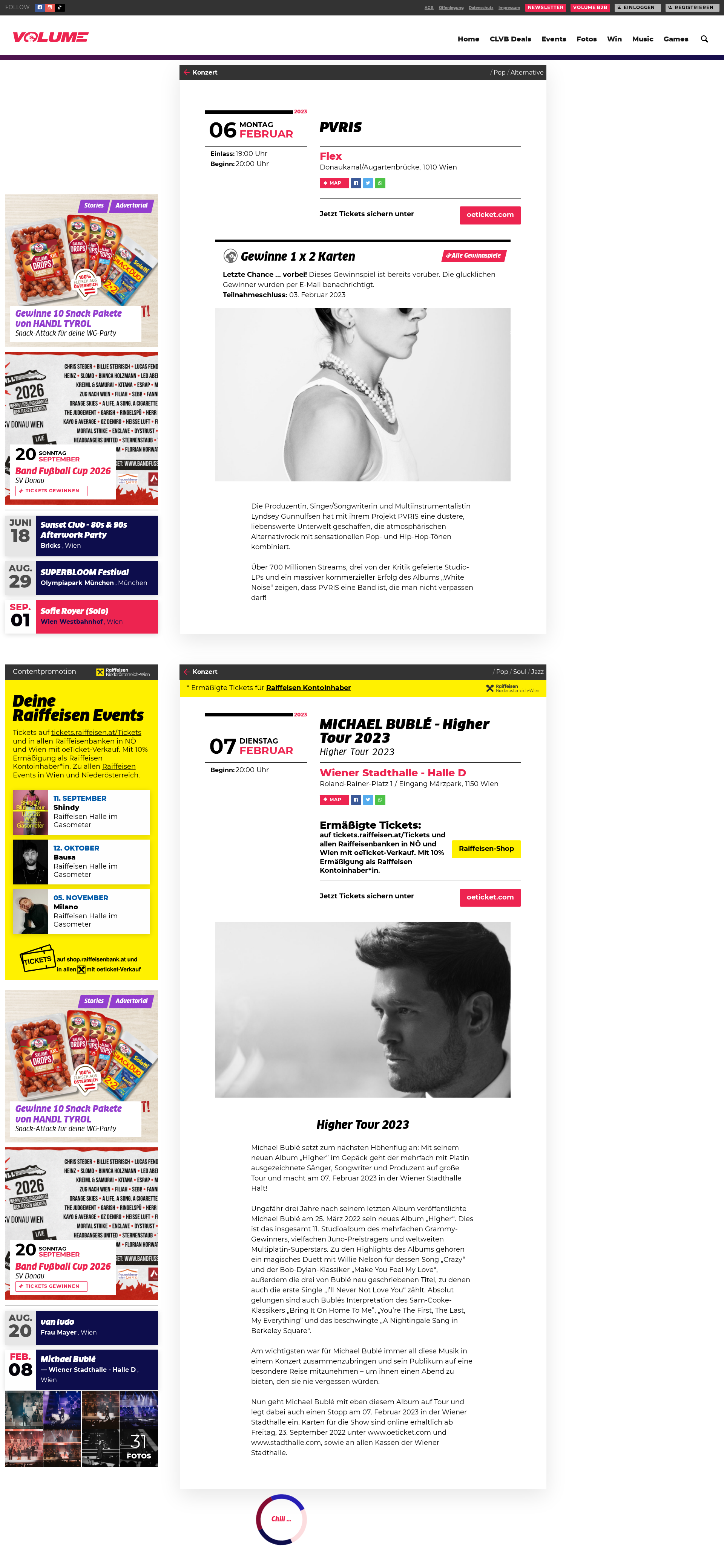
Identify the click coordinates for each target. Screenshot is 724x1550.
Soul (519, 672)
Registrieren (694, 7)
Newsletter (546, 7)
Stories (94, 206)
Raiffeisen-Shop (486, 849)
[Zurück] (186, 73)
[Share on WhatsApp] (380, 183)
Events (553, 39)
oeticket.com (490, 215)
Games (676, 39)
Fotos (587, 39)
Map (336, 183)
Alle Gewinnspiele (476, 256)
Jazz (537, 672)
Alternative (527, 73)
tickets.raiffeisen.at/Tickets (96, 733)
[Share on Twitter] (368, 183)
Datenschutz (481, 8)
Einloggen (639, 7)
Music (642, 39)
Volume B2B (590, 7)
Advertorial (132, 206)
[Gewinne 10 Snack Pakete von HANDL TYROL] (81, 270)
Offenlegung (451, 8)
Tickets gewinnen (52, 491)
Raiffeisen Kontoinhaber (308, 688)
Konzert (205, 73)
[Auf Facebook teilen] (356, 183)
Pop (500, 73)
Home (469, 39)
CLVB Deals (510, 39)
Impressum (509, 8)
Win (614, 39)
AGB (429, 8)
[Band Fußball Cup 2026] (81, 428)
